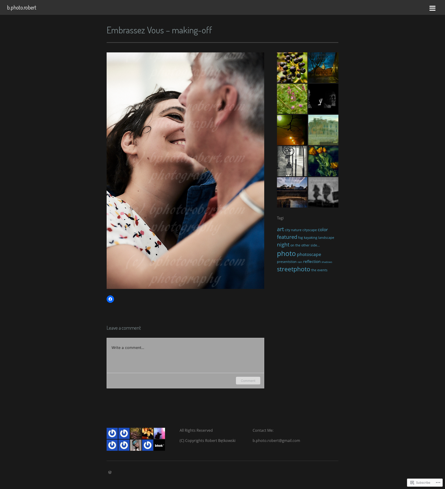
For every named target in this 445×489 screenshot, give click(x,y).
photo (286, 253)
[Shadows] (323, 192)
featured (287, 236)
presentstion (287, 261)
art (280, 229)
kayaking (310, 237)
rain (300, 262)
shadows (326, 262)
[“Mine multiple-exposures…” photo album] (292, 192)
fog (300, 237)
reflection (312, 261)
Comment (248, 381)
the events (319, 270)
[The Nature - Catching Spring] (292, 67)
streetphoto (293, 269)
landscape (326, 237)
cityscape (309, 230)
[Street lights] (292, 161)
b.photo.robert (21, 7)
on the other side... (305, 245)
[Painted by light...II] (323, 130)
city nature (293, 230)
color (323, 230)
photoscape (309, 254)
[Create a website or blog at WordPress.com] (109, 472)
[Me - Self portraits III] (323, 99)
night (283, 244)
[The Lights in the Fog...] (292, 130)
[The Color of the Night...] (323, 67)
